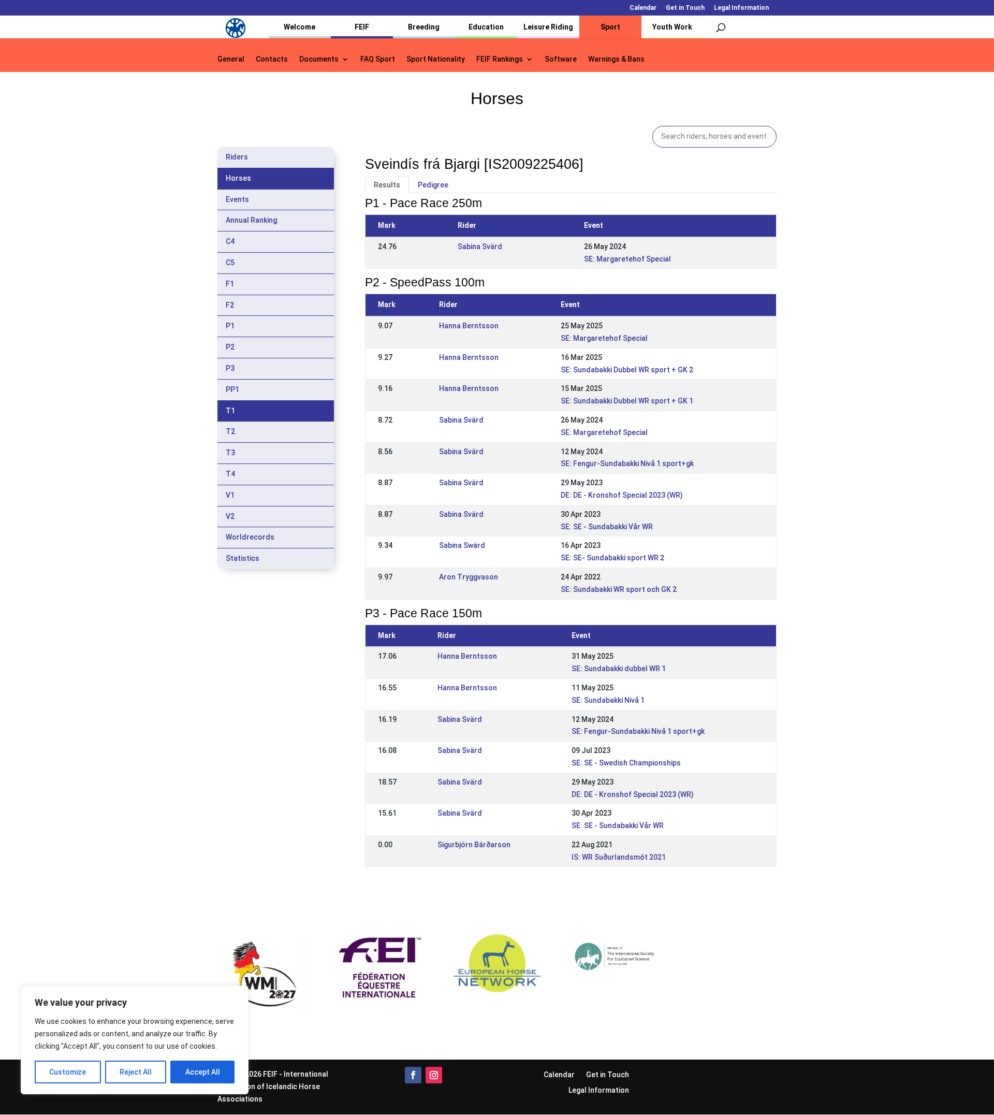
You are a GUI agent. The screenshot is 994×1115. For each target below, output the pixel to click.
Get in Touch (685, 8)
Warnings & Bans (616, 59)
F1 (230, 284)
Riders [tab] (237, 157)
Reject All (136, 1072)
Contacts (272, 59)
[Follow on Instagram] (434, 1075)
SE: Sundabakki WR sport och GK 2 (619, 589)
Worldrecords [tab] (250, 537)
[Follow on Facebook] (413, 1075)
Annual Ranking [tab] (251, 220)
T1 (230, 411)
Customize (67, 1072)
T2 (230, 431)
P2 (230, 347)
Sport (610, 27)
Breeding (424, 27)
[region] (134, 1040)
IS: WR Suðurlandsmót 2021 (619, 857)
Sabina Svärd (480, 246)
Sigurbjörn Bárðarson (473, 845)
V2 (230, 516)
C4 (230, 241)
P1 (230, 326)
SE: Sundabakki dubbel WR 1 (619, 668)
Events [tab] (237, 199)
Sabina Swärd (462, 545)
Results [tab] (387, 185)
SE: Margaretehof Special (627, 259)
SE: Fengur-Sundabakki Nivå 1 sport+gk (627, 463)
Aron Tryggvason (468, 577)
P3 (230, 368)
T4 (230, 474)
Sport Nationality (435, 59)
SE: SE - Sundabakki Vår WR (607, 527)
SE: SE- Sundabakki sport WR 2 (612, 558)
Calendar (643, 8)
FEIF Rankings (499, 59)
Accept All (202, 1072)
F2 (230, 305)
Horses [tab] (238, 178)
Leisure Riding (548, 27)
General (230, 59)
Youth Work (672, 27)
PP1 (232, 389)
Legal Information (741, 8)
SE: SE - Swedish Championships (626, 763)
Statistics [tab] (242, 558)
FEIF (362, 27)
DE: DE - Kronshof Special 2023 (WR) (622, 495)
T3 (230, 452)
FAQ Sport (377, 59)
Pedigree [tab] (433, 185)
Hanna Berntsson (469, 326)
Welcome (299, 27)
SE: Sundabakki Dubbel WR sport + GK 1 (627, 401)
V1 (230, 495)
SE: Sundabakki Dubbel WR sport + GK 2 (627, 370)
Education (486, 27)
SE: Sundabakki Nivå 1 (608, 700)
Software (561, 59)
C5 (230, 262)
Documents (319, 59)
